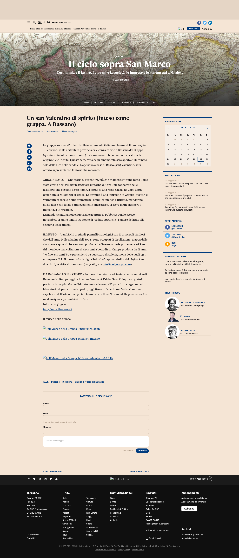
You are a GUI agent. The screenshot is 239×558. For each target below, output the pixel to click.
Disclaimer (128, 450)
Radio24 (31, 501)
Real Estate (91, 512)
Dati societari (85, 546)
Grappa (78, 381)
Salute (65, 531)
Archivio (124, 102)
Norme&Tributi (69, 520)
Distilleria (67, 381)
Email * (46, 413)
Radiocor (31, 505)
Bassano (55, 381)
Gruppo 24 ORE (34, 498)
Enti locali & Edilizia (119, 509)
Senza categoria (70, 131)
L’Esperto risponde (155, 501)
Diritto (113, 501)
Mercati (67, 29)
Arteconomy (92, 527)
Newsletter (67, 538)
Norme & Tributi (98, 29)
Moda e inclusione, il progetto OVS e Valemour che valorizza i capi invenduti (186, 196)
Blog (121, 56)
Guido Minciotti (191, 319)
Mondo (39, 29)
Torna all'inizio (198, 479)
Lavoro (113, 505)
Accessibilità (138, 549)
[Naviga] (29, 22)
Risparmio (67, 516)
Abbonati (193, 28)
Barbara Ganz (122, 79)
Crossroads (187, 330)
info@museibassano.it (57, 309)
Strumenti (150, 505)
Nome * (46, 403)
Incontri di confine (192, 302)
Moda (89, 509)
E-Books (111, 102)
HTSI (64, 534)
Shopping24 (151, 498)
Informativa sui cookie (105, 549)
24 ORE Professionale (37, 509)
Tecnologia (91, 498)
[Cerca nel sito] (34, 22)
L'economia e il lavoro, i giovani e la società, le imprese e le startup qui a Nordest (120, 72)
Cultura (89, 501)
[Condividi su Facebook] (29, 151)
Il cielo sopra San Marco (57, 22)
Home (86, 102)
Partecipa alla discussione (96, 396)
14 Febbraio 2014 (36, 131)
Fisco (112, 498)
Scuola (89, 534)
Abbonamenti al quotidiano (194, 498)
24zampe (185, 316)
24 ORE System (34, 516)
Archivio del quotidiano (192, 534)
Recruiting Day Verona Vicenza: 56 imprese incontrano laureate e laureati (185, 208)
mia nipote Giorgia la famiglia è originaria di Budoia (185, 280)
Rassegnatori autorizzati (157, 523)
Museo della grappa (94, 381)
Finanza (59, 29)
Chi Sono (98, 102)
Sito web (47, 427)
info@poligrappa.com (117, 264)
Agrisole (114, 520)
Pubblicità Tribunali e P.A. (157, 530)
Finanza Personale (81, 29)
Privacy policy (124, 549)
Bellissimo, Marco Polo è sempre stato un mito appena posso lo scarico (186, 271)
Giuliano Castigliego (194, 305)
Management (68, 527)
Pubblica (142, 450)
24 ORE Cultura (34, 512)
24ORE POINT (152, 520)
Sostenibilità (92, 531)
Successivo (139, 471)
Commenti (67, 523)
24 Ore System (173, 546)
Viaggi (89, 516)
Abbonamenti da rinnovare (193, 501)
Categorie (140, 102)
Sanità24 (114, 516)
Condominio (115, 512)
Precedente (53, 471)
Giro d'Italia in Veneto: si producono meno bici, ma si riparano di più (186, 184)
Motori (89, 505)
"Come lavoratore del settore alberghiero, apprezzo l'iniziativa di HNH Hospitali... (184, 262)
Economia (49, 29)
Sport (89, 523)
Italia (32, 29)
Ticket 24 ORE (152, 509)
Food (88, 520)
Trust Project (155, 538)
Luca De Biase (191, 333)
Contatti (30, 538)
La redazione (33, 534)
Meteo (149, 516)
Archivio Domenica (190, 538)
